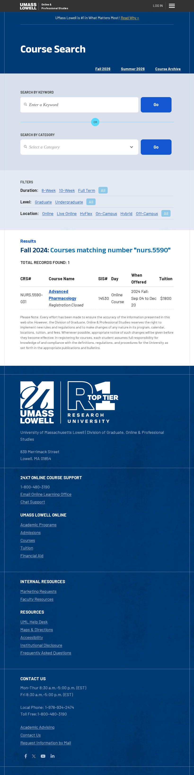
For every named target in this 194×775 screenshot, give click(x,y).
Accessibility (31, 637)
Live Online (67, 213)
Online (47, 213)
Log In (158, 6)
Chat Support (32, 501)
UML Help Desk (34, 621)
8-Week (49, 190)
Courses (27, 540)
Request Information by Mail (45, 742)
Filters (26, 182)
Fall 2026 (102, 69)
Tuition (26, 547)
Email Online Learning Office (45, 494)
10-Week (67, 190)
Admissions (30, 532)
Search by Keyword (37, 92)
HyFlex (86, 213)
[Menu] (172, 5)
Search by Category (37, 135)
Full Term (86, 190)
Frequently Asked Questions (45, 652)
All (103, 190)
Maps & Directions (36, 629)
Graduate (43, 201)
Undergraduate (69, 201)
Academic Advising (37, 727)
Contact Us (30, 734)
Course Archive (168, 69)
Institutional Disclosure (41, 645)
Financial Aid (32, 555)
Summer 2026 (133, 69)
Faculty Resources (36, 599)
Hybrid (126, 213)
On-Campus (106, 213)
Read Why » (130, 17)
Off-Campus (147, 213)
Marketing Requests (38, 591)
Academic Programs (38, 524)
